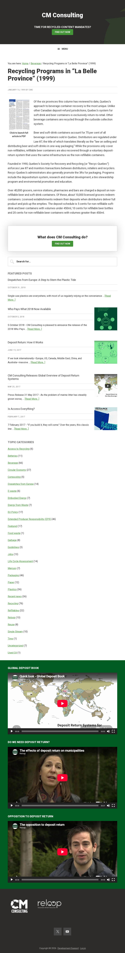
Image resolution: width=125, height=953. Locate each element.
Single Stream (15, 631)
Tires (10, 638)
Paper (11, 582)
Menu (65, 49)
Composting (14, 477)
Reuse (11, 624)
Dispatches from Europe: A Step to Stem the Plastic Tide (42, 279)
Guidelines (13, 547)
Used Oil (12, 652)
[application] (62, 703)
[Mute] (108, 731)
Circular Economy (17, 469)
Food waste (14, 533)
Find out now (62, 243)
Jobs (10, 554)
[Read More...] (34, 329)
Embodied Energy (17, 498)
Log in (83, 948)
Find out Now (62, 32)
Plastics (12, 589)
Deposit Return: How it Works (25, 342)
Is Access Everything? (21, 408)
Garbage (12, 540)
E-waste (12, 491)
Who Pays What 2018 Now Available (29, 309)
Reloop (11, 617)
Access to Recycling (19, 448)
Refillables (13, 610)
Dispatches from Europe (21, 484)
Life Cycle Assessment (20, 561)
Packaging (13, 575)
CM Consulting (62, 15)
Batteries (13, 455)
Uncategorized (15, 645)
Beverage (13, 462)
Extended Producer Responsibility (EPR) (29, 519)
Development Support (68, 948)
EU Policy (13, 512)
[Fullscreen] (113, 731)
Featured (12, 526)
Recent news (15, 596)
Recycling (13, 603)
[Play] (11, 731)
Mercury (12, 568)
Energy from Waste (18, 505)
